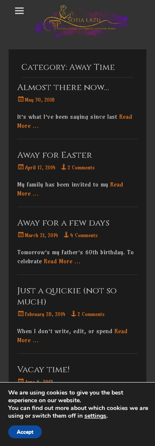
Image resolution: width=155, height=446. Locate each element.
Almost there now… (63, 87)
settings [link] (95, 416)
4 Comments (84, 235)
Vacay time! (43, 369)
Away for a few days (63, 223)
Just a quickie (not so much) (67, 296)
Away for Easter (54, 155)
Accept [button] (25, 431)
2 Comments (81, 167)
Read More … (62, 261)
